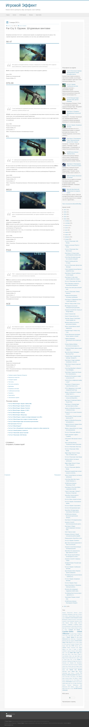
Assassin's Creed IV (67, 619)
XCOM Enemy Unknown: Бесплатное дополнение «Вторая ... (71, 516)
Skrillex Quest (65, 666)
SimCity (80, 664)
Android (78, 616)
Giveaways (72, 644)
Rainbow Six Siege (72, 661)
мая (66, 230)
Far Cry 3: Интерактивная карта (72, 507)
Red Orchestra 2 (79, 661)
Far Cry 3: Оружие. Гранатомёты (73, 505)
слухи (74, 614)
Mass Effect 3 (68, 654)
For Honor (64, 644)
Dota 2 (75, 639)
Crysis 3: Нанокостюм (70, 313)
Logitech (80, 650)
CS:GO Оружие (22, 14)
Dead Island (68, 635)
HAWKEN (64, 647)
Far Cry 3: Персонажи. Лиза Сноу (73, 446)
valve (69, 683)
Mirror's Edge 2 (77, 657)
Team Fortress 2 (72, 673)
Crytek (63, 635)
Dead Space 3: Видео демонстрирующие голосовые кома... (73, 528)
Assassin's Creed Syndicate (68, 621)
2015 (65, 214)
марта (66, 234)
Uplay (67, 683)
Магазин (31, 14)
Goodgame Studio (78, 644)
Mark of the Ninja (66, 652)
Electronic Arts (65, 640)
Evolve (77, 640)
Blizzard (64, 626)
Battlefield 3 (65, 624)
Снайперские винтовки (14, 390)
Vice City (73, 683)
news (68, 659)
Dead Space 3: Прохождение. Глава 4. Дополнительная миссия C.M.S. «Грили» (74, 140)
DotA (72, 639)
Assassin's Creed (69, 617)
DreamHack (79, 639)
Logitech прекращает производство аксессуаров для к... (73, 340)
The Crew (78, 674)
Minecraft (71, 657)
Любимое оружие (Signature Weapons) (17, 375)
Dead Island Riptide (75, 635)
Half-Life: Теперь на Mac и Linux (72, 303)
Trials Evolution (79, 681)
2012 (65, 606)
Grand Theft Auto (66, 645)
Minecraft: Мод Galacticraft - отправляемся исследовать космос (73, 191)
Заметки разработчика (8, 725)
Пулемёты (10, 393)
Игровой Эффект (21, 5)
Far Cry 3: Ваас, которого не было (73, 499)
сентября (67, 223)
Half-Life (77, 645)
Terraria (78, 673)
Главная (8, 14)
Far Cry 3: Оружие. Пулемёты (72, 540)
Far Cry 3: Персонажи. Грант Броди (73, 457)
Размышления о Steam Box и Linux (73, 538)
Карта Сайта (38, 14)
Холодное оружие (12, 379)
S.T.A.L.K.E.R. (65, 664)
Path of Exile (73, 659)
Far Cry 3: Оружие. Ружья (71, 582)
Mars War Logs (75, 652)
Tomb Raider (69, 681)
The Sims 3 (68, 676)
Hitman (69, 647)
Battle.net (80, 622)
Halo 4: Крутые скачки (70, 532)
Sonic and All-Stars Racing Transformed (74, 668)
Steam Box (75, 671)
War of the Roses (78, 683)
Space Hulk (66, 669)
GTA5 (73, 645)
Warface (64, 685)
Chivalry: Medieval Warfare (73, 628)
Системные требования (67, 614)
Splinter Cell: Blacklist (76, 669)
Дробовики (11, 386)
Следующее (7, 474)
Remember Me (66, 662)
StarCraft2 (65, 671)
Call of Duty (74, 626)
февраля (67, 236)
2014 (65, 216)
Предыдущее (57, 474)
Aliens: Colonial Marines (70, 616)
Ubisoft (64, 683)
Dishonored (65, 639)
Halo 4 (80, 645)
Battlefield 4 (71, 624)
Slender (69, 666)
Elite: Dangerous (72, 640)
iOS (77, 647)
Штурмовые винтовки (13, 388)
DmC (69, 639)
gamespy (68, 644)
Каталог (14, 14)
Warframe (70, 685)
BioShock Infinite (78, 624)
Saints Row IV (71, 664)
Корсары (64, 612)
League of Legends (77, 649)
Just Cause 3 (69, 649)
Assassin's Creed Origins (77, 619)
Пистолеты (11, 381)
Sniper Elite (73, 666)
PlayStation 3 (65, 661)
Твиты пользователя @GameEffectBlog (71, 203)
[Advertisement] (72, 45)
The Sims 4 (74, 676)
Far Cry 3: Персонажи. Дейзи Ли (72, 432)
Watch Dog (64, 688)
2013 (65, 218)
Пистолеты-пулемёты (13, 384)
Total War (74, 681)
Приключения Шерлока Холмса (74, 612)
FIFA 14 (78, 642)
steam (70, 671)
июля (66, 227)
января (67, 239)
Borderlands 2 (69, 626)
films (81, 642)
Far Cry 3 (9, 25)
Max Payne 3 (75, 654)
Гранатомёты (11, 395)
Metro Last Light (73, 656)
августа (67, 225)
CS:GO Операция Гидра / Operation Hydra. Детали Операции (73, 99)
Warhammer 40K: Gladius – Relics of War (72, 686)
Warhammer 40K (77, 685)
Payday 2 (79, 659)
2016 (65, 212)
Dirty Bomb (79, 637)
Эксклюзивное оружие (13, 397)
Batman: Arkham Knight (72, 622)
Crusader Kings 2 (74, 633)
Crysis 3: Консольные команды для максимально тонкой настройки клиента (74, 72)
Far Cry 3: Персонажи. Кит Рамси (73, 281)
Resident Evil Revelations (76, 662)
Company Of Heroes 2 (75, 629)
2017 (65, 209)
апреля (67, 232)
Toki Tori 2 (71, 680)
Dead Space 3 (72, 637)
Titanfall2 (67, 680)
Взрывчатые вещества (13, 377)
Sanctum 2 (76, 664)
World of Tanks (70, 688)
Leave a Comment (22, 25)
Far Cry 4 (74, 642)
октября (67, 220)
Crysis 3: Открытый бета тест (72, 316)
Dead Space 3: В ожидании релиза (73, 519)
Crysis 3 (80, 633)
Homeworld (73, 647)
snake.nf (69, 723)
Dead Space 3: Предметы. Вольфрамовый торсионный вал (74, 113)
